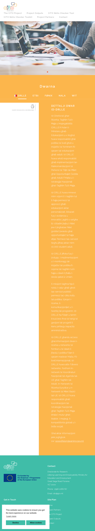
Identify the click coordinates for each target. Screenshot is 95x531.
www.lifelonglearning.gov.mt (69, 441)
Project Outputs (35, 13)
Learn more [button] (11, 516)
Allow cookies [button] (36, 523)
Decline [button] (15, 523)
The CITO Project (13, 13)
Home (50, 505)
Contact (63, 17)
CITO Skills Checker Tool (61, 13)
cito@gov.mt (58, 493)
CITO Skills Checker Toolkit (18, 17)
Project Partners (45, 17)
